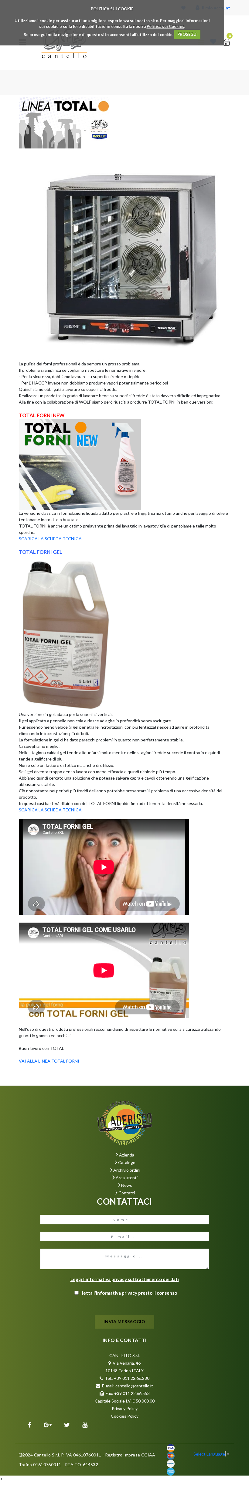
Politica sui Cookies (165, 26)
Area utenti (127, 1177)
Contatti (126, 1192)
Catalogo (126, 1162)
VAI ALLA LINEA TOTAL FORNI (49, 1060)
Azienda (126, 1154)
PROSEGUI (187, 34)
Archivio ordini (126, 1170)
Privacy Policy (125, 1408)
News (126, 1185)
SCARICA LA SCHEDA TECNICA (50, 538)
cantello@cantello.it (134, 1385)
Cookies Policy (124, 1416)
